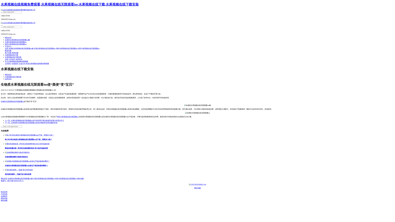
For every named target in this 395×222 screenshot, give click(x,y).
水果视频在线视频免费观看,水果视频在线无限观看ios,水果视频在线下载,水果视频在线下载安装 (70, 4)
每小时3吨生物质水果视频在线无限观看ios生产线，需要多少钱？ (28, 139)
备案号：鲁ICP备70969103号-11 (12, 181)
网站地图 (197, 188)
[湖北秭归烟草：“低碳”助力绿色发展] (19, 170)
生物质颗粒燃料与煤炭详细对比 (16, 157)
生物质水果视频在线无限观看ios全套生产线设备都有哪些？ (26, 165)
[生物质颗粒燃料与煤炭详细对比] (17, 152)
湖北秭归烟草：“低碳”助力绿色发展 (18, 174)
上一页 (34, 120)
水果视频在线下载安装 (13, 77)
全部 (6, 48)
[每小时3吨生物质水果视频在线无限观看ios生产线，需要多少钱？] (29, 135)
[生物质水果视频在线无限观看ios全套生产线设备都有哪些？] (27, 161)
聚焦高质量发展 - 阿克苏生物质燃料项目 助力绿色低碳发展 (26, 148)
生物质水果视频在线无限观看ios (12, 101)
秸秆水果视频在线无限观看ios (68, 117)
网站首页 (8, 38)
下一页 (31, 123)
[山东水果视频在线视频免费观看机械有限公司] (197, 10)
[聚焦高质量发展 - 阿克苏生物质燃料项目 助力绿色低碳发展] (27, 144)
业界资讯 (8, 79)
